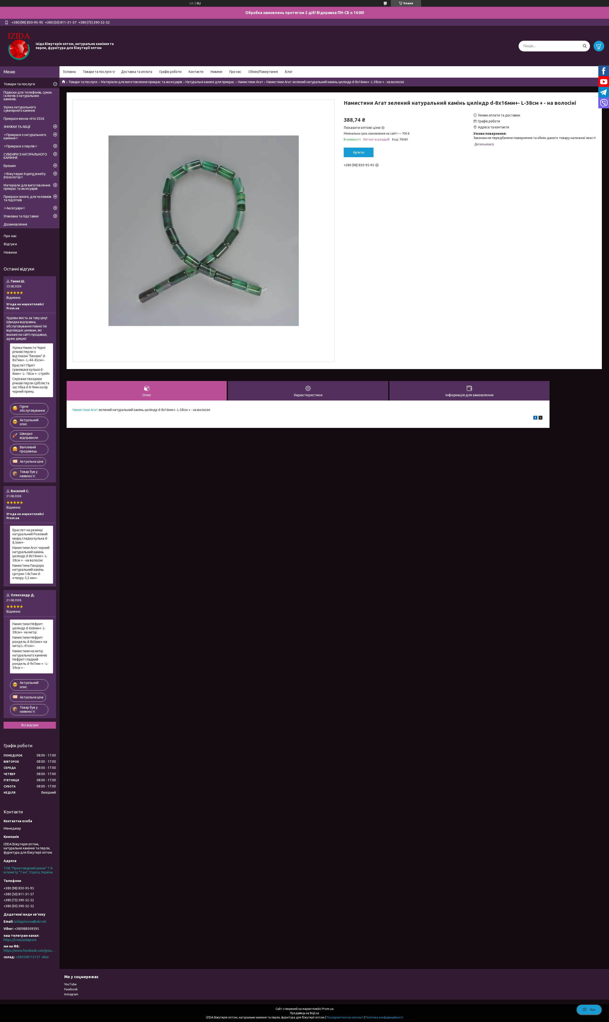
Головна (69, 72)
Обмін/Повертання (263, 72)
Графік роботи (170, 72)
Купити (358, 152)
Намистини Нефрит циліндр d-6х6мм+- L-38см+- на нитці (29, 628)
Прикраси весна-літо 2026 (24, 118)
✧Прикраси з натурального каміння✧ (25, 136)
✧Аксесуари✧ (14, 208)
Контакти (196, 72)
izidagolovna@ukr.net (30, 921)
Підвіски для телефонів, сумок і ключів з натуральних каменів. (28, 95)
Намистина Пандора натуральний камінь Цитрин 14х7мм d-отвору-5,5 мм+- (28, 572)
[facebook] (535, 418)
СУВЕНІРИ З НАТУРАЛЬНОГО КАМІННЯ (25, 156)
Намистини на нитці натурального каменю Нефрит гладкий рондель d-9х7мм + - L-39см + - (30, 659)
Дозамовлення (15, 224)
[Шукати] (584, 46)
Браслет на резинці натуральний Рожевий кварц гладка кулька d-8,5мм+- (30, 536)
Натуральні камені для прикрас (210, 82)
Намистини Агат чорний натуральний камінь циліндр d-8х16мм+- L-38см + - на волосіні (30, 554)
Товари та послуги (97, 72)
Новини (216, 72)
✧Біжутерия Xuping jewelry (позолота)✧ (25, 175)
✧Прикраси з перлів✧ (21, 146)
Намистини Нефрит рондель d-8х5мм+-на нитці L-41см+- (29, 642)
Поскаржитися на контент (345, 1017)
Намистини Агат (250, 82)
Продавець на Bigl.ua (304, 1013)
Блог (289, 72)
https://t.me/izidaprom (20, 940)
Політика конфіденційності (384, 1017)
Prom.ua (328, 1008)
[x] (540, 418)
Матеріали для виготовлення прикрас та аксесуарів (141, 82)
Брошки (10, 166)
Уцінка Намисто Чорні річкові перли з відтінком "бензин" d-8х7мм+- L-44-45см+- (29, 354)
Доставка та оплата (136, 72)
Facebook (71, 989)
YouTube (70, 984)
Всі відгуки (29, 725)
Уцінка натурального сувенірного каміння (20, 108)
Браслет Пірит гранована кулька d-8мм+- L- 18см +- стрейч (30, 369)
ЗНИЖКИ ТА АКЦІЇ (17, 127)
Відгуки (10, 244)
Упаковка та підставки (21, 216)
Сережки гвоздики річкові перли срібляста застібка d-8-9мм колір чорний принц (30, 385)
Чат (593, 1010)
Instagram (71, 994)
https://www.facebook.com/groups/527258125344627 (30, 950)
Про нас (235, 72)
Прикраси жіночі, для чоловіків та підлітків (27, 198)
